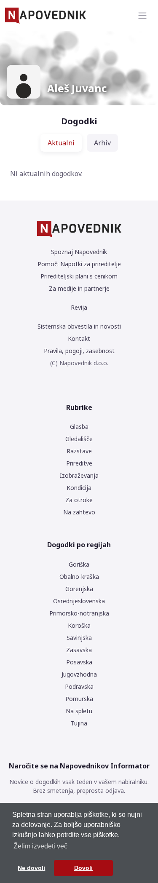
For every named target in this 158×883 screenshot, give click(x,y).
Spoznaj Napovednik (79, 252)
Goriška (79, 564)
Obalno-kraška (79, 577)
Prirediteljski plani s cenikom (79, 276)
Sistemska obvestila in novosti (79, 326)
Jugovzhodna (79, 674)
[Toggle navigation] (142, 15)
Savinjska (79, 638)
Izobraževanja (79, 475)
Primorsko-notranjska (79, 613)
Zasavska (79, 650)
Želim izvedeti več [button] (40, 846)
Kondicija (79, 488)
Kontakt (79, 338)
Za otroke (79, 500)
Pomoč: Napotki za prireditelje (79, 264)
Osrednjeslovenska (79, 601)
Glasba (79, 427)
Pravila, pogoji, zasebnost (79, 351)
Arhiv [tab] (102, 142)
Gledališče (79, 439)
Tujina (79, 723)
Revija (79, 307)
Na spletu (79, 711)
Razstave (79, 451)
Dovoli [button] (83, 867)
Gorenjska (79, 589)
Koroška (79, 625)
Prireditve (79, 463)
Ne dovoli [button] (31, 867)
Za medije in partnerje (79, 288)
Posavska (79, 662)
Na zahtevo (79, 512)
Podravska (79, 686)
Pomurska (79, 699)
